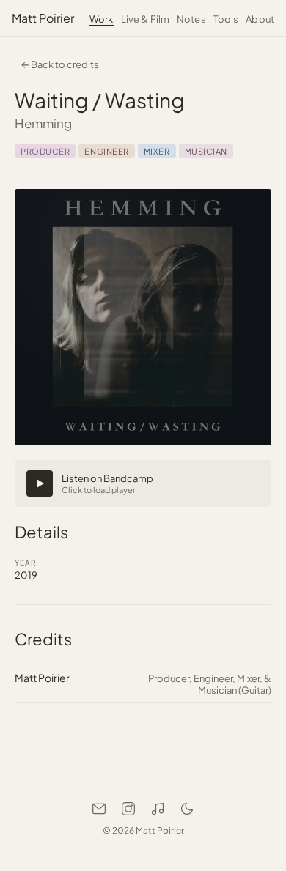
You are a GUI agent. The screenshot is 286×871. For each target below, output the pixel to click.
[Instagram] (128, 808)
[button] (143, 483)
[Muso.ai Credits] (157, 808)
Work (101, 19)
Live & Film (145, 19)
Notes (191, 19)
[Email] (99, 808)
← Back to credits (60, 64)
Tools (226, 19)
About (260, 19)
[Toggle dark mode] (187, 808)
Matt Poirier (43, 18)
